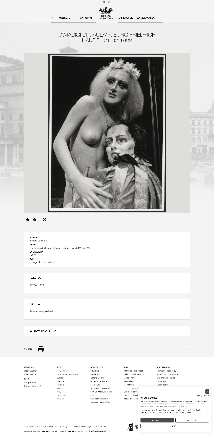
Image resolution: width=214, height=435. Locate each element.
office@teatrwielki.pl (100, 431)
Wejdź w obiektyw (132, 395)
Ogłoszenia (162, 381)
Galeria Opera (97, 378)
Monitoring (129, 385)
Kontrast (104, 2)
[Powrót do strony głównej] (106, 12)
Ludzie (60, 378)
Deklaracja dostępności (135, 374)
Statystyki (86, 17)
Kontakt (60, 399)
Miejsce (60, 381)
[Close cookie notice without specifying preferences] (207, 391)
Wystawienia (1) (41, 330)
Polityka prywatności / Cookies (138, 388)
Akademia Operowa (100, 388)
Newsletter (128, 381)
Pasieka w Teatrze (132, 399)
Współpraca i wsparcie (167, 374)
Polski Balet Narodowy (67, 374)
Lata (33, 278)
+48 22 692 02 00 (75, 431)
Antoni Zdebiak (38, 240)
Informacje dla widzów (134, 371)
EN (109, 2)
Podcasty (61, 395)
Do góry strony (187, 349)
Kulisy (59, 388)
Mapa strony (129, 378)
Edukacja (94, 371)
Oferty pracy (162, 385)
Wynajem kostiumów (99, 399)
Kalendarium (30, 374)
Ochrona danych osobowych (137, 392)
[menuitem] (54, 18)
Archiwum (95, 385)
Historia (60, 385)
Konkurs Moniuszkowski (101, 392)
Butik (92, 395)
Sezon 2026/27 (30, 371)
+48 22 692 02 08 (49, 431)
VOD (59, 392)
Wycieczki (94, 374)
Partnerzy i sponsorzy (166, 371)
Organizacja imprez (166, 378)
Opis (33, 304)
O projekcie (126, 17)
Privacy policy (202, 395)
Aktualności (62, 371)
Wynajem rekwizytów (100, 402)
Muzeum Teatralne (98, 381)
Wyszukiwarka (146, 17)
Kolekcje (64, 17)
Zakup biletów (30, 382)
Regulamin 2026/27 (32, 386)
